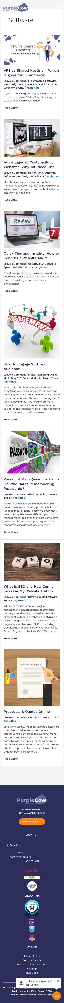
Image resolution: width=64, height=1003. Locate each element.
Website (24, 84)
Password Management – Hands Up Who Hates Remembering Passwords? (32, 484)
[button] (32, 845)
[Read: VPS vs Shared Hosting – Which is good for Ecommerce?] (32, 49)
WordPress (37, 176)
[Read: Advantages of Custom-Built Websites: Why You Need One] (32, 137)
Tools (54, 378)
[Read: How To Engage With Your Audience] (32, 330)
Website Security (14, 87)
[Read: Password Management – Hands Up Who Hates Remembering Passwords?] (32, 452)
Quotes (32, 717)
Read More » (11, 107)
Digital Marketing (38, 374)
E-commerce (36, 81)
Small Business (46, 172)
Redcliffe (15, 845)
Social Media (30, 378)
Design (32, 172)
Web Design (11, 84)
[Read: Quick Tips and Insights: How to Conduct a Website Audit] (32, 229)
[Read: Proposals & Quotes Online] (32, 677)
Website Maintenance (43, 84)
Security (33, 264)
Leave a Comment (15, 81)
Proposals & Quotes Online (27, 712)
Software (50, 81)
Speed (7, 267)
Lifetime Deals (36, 494)
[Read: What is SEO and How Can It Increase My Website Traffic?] (32, 562)
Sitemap (14, 994)
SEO (41, 264)
